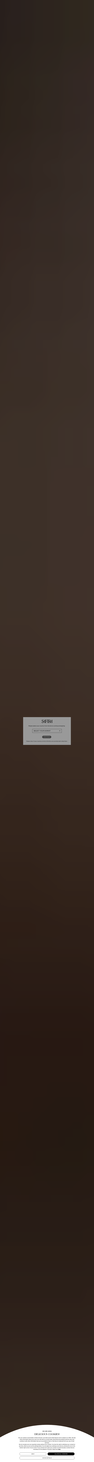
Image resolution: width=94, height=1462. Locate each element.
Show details (47, 1458)
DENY (33, 1454)
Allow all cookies (61, 1454)
